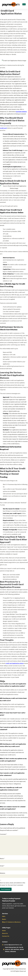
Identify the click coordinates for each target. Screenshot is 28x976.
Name (2, 858)
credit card (3, 128)
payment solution (21, 111)
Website (2, 873)
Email (2, 866)
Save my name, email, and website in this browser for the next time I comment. (12, 884)
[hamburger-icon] (24, 4)
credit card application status (14, 663)
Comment (3, 834)
